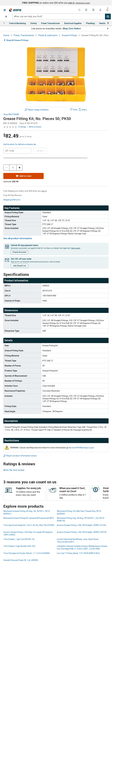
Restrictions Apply (83, 3)
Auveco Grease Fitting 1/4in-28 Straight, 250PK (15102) (81, 525)
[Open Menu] (4, 10)
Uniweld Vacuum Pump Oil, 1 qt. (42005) (20, 560)
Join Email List (19, 265)
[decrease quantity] (6, 168)
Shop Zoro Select (71, 28)
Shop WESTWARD (11, 114)
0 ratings (22, 126)
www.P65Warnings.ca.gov (82, 447)
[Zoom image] (56, 74)
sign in (71, 3)
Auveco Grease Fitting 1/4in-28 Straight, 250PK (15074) (81, 532)
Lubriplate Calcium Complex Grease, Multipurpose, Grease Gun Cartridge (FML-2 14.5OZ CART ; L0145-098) (82, 547)
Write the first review (13, 470)
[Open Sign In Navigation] (100, 10)
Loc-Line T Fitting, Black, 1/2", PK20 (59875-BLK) (78, 553)
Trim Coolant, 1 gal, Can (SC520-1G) (19, 539)
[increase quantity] (19, 168)
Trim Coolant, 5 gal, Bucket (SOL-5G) (19, 546)
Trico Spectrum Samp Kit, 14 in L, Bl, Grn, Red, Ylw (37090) (28, 525)
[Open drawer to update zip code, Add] (6, 16)
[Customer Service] (93, 10)
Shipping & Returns (11, 199)
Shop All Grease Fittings (17, 40)
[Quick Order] (86, 10)
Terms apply (75, 248)
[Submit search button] (108, 16)
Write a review (35, 126)
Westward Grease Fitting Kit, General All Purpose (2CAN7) (28, 518)
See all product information (17, 238)
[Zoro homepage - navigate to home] (15, 10)
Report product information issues (21, 455)
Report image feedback (38, 109)
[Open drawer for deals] (79, 10)
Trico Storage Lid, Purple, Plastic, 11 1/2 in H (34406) (26, 553)
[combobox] (61, 16)
